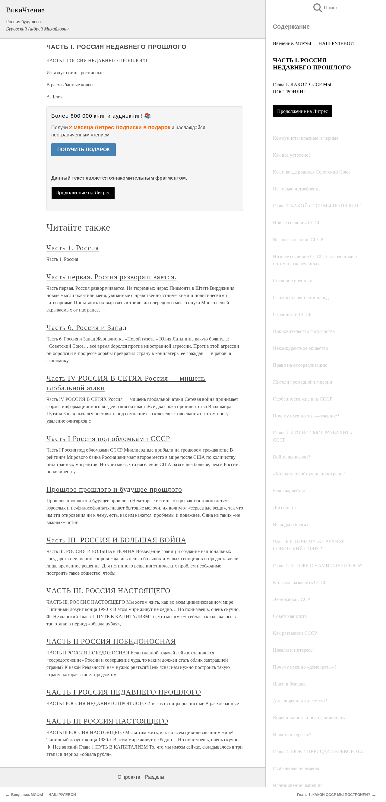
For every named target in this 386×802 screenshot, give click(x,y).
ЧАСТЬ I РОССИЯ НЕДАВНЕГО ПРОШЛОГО (123, 692)
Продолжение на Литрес (302, 111)
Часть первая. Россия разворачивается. (111, 276)
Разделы (154, 777)
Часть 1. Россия (72, 247)
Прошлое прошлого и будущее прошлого (114, 489)
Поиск (325, 7)
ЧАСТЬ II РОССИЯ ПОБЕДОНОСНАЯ (111, 641)
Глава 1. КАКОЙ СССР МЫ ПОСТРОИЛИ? (333, 795)
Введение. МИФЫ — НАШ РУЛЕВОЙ (313, 43)
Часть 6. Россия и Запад (86, 327)
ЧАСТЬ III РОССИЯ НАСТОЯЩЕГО (107, 721)
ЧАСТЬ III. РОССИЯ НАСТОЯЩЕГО (108, 590)
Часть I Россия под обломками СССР (108, 438)
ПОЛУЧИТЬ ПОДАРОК (83, 149)
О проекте (129, 777)
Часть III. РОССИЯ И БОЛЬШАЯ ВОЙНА (116, 540)
